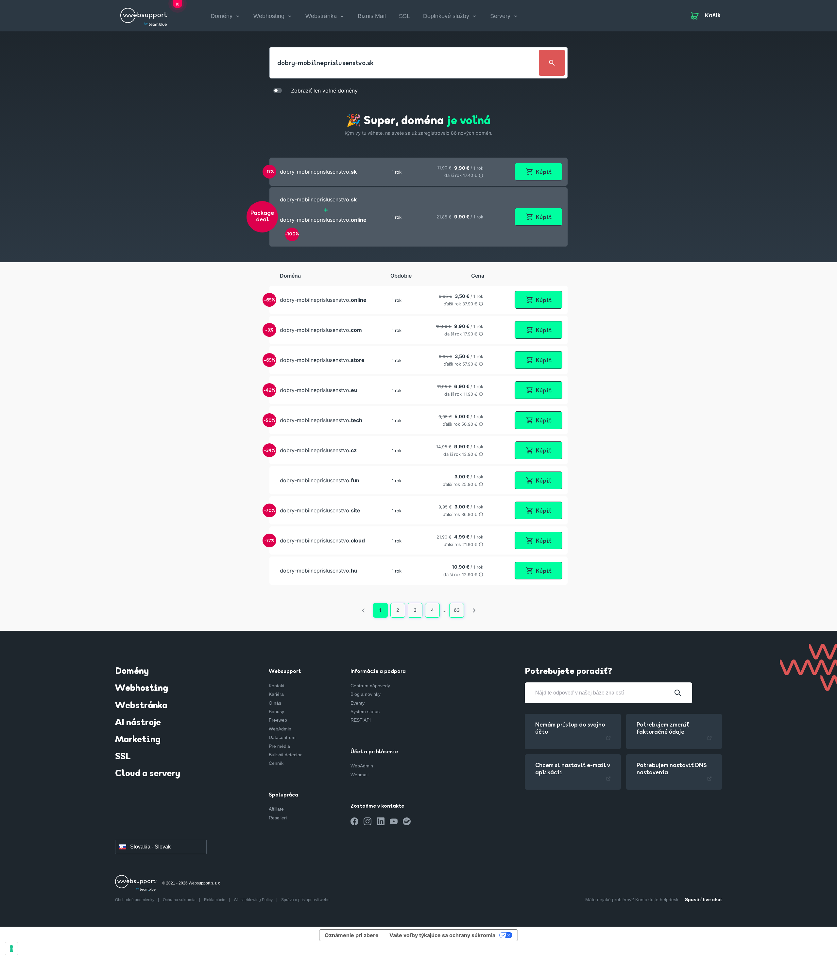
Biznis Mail (372, 16)
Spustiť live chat (703, 899)
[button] (418, 172)
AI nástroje (138, 723)
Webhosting (141, 688)
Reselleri (278, 817)
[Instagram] (367, 821)
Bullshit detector (285, 754)
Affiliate (276, 809)
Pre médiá (279, 746)
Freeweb (278, 720)
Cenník (276, 763)
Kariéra (276, 694)
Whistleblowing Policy (254, 900)
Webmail (359, 774)
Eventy (357, 703)
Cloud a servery (147, 774)
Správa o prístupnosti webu (305, 900)
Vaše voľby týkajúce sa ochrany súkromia (442, 935)
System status (365, 711)
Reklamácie (215, 900)
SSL (404, 16)
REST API (360, 720)
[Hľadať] (678, 692)
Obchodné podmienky (135, 900)
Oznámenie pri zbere (352, 935)
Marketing (138, 740)
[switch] (277, 90)
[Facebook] (354, 821)
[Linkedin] (380, 821)
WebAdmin (280, 728)
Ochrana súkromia (179, 900)
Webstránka (141, 706)
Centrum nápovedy (370, 685)
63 (457, 610)
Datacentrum (282, 737)
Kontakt (276, 685)
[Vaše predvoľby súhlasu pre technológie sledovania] (11, 948)
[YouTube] (394, 821)
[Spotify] (407, 821)
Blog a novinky (365, 694)
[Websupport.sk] (144, 14)
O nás (275, 703)
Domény (132, 671)
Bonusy (276, 711)
